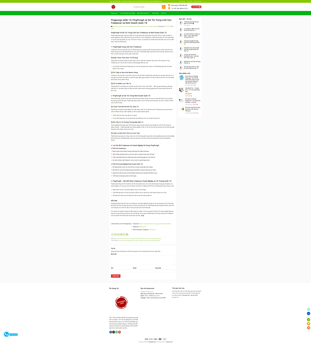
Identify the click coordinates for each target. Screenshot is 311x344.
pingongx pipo (156, 240)
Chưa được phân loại (118, 26)
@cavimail (152, 229)
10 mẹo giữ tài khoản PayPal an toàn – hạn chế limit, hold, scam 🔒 (191, 56)
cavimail (124, 240)
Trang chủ (114, 13)
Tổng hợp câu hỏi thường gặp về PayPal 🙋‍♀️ (191, 22)
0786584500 (13, 334)
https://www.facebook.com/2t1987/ (156, 297)
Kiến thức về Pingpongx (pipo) (149, 26)
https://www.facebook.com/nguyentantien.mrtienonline (155, 223)
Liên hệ (163, 13)
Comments (187, 25)
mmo (137, 240)
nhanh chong (147, 240)
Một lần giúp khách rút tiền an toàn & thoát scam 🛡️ (191, 67)
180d (120, 240)
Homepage (182, 1)
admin (112, 28)
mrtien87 (141, 240)
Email (135, 268)
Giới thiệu (189, 1)
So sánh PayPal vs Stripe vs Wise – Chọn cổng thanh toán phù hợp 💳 (192, 35)
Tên (112, 268)
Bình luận (114, 254)
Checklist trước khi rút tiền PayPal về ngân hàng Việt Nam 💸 (191, 49)
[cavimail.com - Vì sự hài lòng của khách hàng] (119, 7)
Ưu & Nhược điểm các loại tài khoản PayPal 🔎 (191, 29)
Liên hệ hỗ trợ (198, 1)
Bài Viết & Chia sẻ (143, 13)
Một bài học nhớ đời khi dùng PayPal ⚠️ (192, 62)
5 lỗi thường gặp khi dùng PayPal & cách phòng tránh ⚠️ (191, 42)
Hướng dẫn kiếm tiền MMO (133, 26)
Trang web (158, 268)
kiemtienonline (131, 240)
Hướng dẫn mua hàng (128, 13)
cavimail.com (152, 342)
